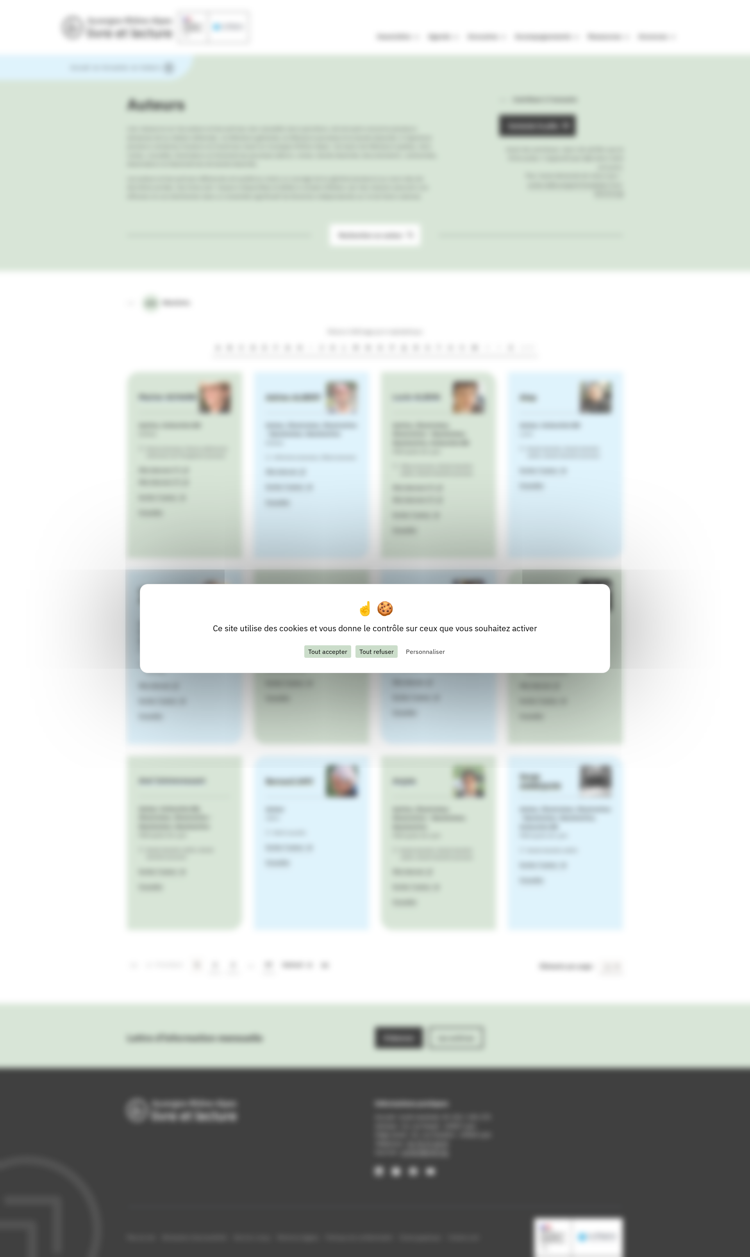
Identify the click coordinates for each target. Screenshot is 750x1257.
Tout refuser (376, 651)
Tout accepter (327, 651)
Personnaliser (425, 651)
